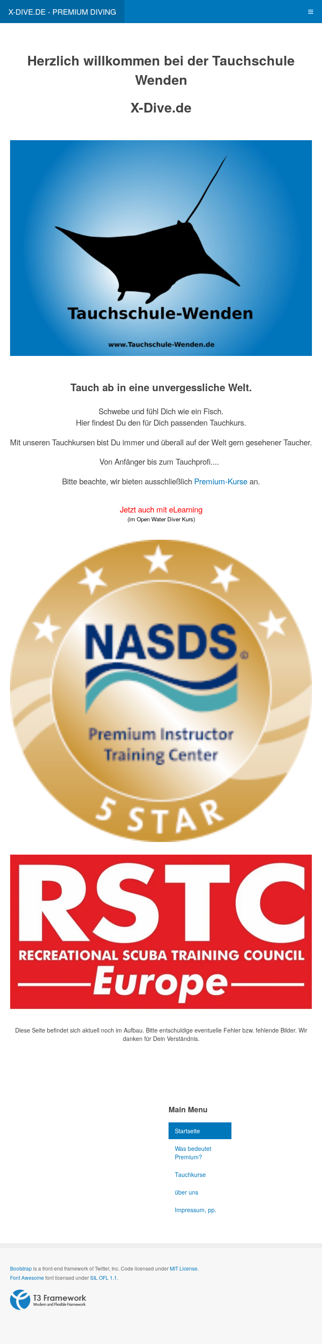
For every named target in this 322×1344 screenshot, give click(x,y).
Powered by (48, 1299)
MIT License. (184, 1268)
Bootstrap (21, 1268)
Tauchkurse (190, 1174)
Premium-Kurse (220, 481)
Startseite (187, 1131)
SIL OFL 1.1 (103, 1277)
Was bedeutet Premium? (193, 1152)
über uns (186, 1192)
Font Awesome (27, 1277)
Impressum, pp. (195, 1209)
